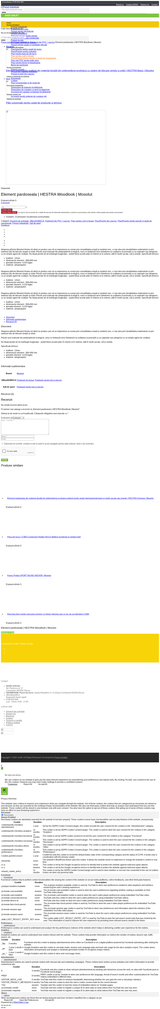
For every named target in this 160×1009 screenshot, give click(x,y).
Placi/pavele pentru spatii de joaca (26, 49)
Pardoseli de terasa (25, 380)
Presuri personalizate (14, 67)
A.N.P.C (9, 725)
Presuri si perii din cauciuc (22, 74)
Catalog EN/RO (132, 4)
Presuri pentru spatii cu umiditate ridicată (29, 45)
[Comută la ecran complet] (7, 1005)
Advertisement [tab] (7, 957)
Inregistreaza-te (152, 13)
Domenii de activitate (19, 221)
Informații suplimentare (16, 319)
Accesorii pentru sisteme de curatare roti (28, 96)
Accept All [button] (42, 784)
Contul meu (154, 7)
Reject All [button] (28, 784)
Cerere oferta (6, 210)
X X (2, 763)
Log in (156, 11)
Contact (155, 4)
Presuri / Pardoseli (13, 25)
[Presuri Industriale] (10, 7)
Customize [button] (12, 784)
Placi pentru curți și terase (82, 221)
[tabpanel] (80, 846)
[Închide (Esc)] (2, 1005)
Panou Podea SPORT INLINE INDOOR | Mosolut (29, 575)
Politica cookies (13, 723)
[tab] (82, 317)
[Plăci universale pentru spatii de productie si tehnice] (15, 98)
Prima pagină (7, 42)
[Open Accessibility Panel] (2, 768)
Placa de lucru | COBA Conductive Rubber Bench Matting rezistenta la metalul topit (44, 537)
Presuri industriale (19, 27)
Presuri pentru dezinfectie (22, 31)
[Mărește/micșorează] (9, 1005)
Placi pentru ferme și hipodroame (25, 63)
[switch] (2, 877)
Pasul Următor (61, 757)
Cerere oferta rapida (9, 212)
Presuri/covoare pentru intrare (24, 36)
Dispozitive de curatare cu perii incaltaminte (30, 90)
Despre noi (144, 4)
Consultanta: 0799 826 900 (13, 2)
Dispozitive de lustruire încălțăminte (26, 87)
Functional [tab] (5, 875)
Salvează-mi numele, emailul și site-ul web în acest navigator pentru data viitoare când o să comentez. (49, 444)
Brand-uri (120, 4)
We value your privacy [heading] (13, 775)
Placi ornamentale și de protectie (25, 83)
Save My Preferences (28, 1000)
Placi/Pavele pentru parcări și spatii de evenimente (33, 58)
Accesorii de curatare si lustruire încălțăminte (31, 92)
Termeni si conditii (14, 720)
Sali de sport (35, 223)
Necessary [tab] (5, 812)
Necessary (9, 815)
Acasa (9, 22)
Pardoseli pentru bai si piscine (48, 380)
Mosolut (20, 373)
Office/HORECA (37, 221)
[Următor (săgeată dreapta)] (5, 1007)
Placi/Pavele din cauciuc (15, 47)
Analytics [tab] (5, 930)
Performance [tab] (6, 923)
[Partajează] (5, 1005)
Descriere (10, 317)
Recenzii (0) (11, 322)
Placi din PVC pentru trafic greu (25, 60)
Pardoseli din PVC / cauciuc (42, 42)
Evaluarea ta (6, 418)
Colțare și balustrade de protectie (18, 76)
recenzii (5, 203)
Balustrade (16, 78)
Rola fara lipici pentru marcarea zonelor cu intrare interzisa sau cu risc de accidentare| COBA (48, 614)
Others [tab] (4, 993)
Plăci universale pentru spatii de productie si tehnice (34, 103)
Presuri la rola (17, 40)
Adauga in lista (7, 632)
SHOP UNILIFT (12, 15)
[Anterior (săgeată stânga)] (2, 1007)
